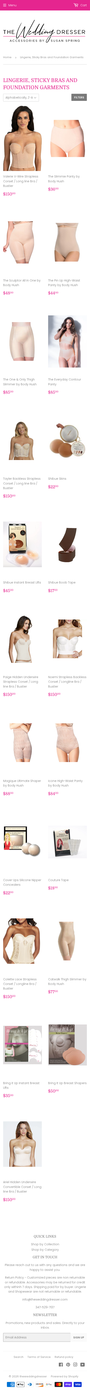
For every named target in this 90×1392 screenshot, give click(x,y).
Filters (79, 97)
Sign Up (78, 1337)
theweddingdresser (33, 1376)
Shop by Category (45, 1250)
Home (7, 57)
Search (18, 1357)
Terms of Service (39, 1357)
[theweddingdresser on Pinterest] (68, 1365)
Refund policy (64, 1357)
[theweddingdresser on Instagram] (75, 1365)
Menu (12, 5)
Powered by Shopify (64, 1376)
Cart (83, 5)
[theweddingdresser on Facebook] (61, 1365)
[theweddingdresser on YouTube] (82, 1365)
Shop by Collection (45, 1244)
